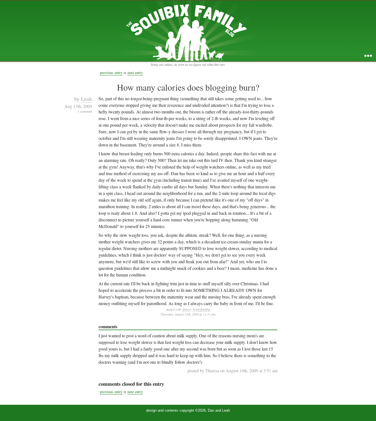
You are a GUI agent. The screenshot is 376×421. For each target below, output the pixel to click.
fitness (187, 309)
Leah (86, 98)
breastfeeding (201, 309)
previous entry (111, 72)
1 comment (85, 111)
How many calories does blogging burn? (188, 87)
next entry (135, 72)
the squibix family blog (188, 30)
